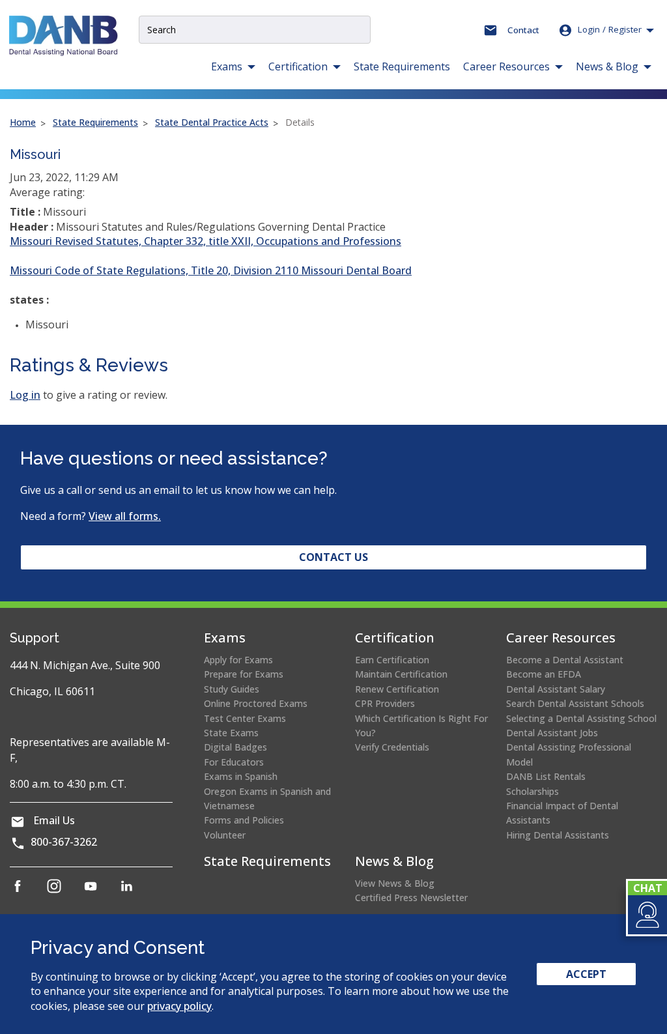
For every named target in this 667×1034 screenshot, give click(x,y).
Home (23, 122)
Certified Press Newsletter (411, 897)
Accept (586, 974)
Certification (394, 637)
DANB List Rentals (546, 776)
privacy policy (179, 1006)
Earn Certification (392, 659)
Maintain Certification (401, 674)
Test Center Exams (245, 718)
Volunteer (225, 835)
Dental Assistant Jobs (552, 732)
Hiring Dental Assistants (557, 835)
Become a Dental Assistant (564, 659)
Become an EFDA (543, 674)
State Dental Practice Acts (211, 122)
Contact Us (333, 557)
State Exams (231, 732)
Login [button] (610, 29)
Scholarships (532, 791)
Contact (523, 30)
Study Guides (231, 689)
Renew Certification (397, 689)
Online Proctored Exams (255, 703)
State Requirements (402, 66)
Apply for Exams (238, 659)
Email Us (54, 820)
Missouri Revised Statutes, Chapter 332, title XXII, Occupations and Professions (205, 241)
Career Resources (561, 637)
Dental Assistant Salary (555, 689)
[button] (646, 914)
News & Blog (394, 861)
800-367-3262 (64, 842)
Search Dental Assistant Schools (575, 703)
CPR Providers (385, 703)
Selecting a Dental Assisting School (581, 718)
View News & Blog (394, 883)
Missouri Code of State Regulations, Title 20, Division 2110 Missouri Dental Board (211, 270)
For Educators (234, 762)
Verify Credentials (392, 747)
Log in (25, 395)
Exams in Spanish (240, 776)
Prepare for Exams (243, 674)
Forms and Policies (244, 820)
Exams (225, 637)
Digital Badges (235, 747)
